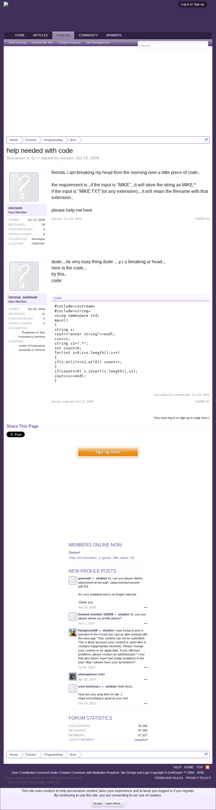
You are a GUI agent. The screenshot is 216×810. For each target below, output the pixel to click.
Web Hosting (17, 42)
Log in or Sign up (192, 4)
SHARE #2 (202, 401)
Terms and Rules (168, 778)
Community (88, 35)
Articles (40, 35)
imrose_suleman (22, 297)
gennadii (84, 578)
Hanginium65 (88, 630)
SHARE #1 (202, 218)
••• (145, 607)
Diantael (74, 552)
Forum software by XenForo (44, 778)
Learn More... (114, 803)
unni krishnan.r (89, 686)
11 (43, 313)
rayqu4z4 (140, 739)
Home (19, 35)
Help (177, 767)
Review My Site (42, 42)
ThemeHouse (69, 782)
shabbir (101, 578)
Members (114, 35)
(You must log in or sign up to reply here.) (182, 417)
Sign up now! (108, 452)
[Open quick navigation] (206, 140)
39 (43, 224)
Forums (63, 35)
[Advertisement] (108, 91)
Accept (97, 803)
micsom (67, 158)
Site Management (98, 42)
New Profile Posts (92, 571)
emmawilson (87, 674)
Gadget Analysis (69, 42)
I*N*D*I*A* (38, 243)
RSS (208, 767)
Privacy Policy (198, 778)
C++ (35, 158)
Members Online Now (95, 545)
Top (199, 767)
